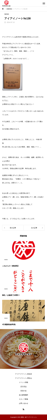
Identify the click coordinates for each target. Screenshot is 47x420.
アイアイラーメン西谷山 (23, 378)
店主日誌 (23, 386)
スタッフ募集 (23, 399)
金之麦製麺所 (23, 395)
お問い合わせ (23, 403)
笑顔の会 (23, 391)
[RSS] (23, 409)
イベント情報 (23, 382)
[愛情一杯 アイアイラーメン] (6, 3)
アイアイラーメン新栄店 (23, 374)
